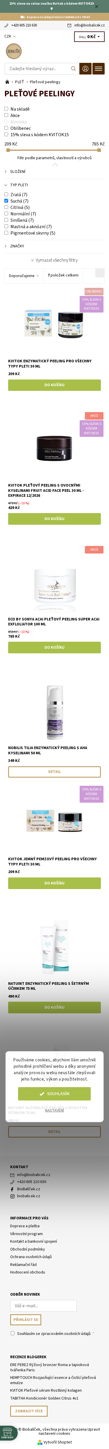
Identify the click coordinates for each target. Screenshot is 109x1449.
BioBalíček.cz (28, 1189)
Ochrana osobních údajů (31, 1257)
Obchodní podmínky (27, 1249)
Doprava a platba (25, 1226)
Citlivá (20, 207)
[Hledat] (73, 69)
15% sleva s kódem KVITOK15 (39, 135)
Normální (23, 214)
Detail (54, 771)
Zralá (18, 194)
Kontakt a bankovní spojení (33, 1241)
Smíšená (22, 220)
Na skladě (20, 109)
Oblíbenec (20, 128)
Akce (15, 115)
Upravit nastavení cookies (69, 1431)
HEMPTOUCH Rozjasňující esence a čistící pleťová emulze (53, 1380)
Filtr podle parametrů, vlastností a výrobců (54, 158)
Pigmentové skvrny (32, 233)
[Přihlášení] (85, 68)
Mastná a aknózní (31, 227)
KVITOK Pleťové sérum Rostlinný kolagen (46, 1390)
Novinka (18, 122)
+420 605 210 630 (24, 25)
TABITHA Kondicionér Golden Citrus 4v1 (44, 1398)
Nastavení (54, 1110)
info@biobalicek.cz (89, 25)
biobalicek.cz (28, 1196)
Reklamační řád (23, 1265)
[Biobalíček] (54, 51)
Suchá (19, 201)
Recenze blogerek (28, 1357)
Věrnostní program (26, 1234)
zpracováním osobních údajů (65, 1334)
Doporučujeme (22, 276)
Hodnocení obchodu (27, 1272)
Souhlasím (58, 1094)
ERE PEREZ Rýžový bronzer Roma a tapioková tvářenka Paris (49, 1367)
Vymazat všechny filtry (57, 260)
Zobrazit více (29, 1411)
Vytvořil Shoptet (58, 1442)
